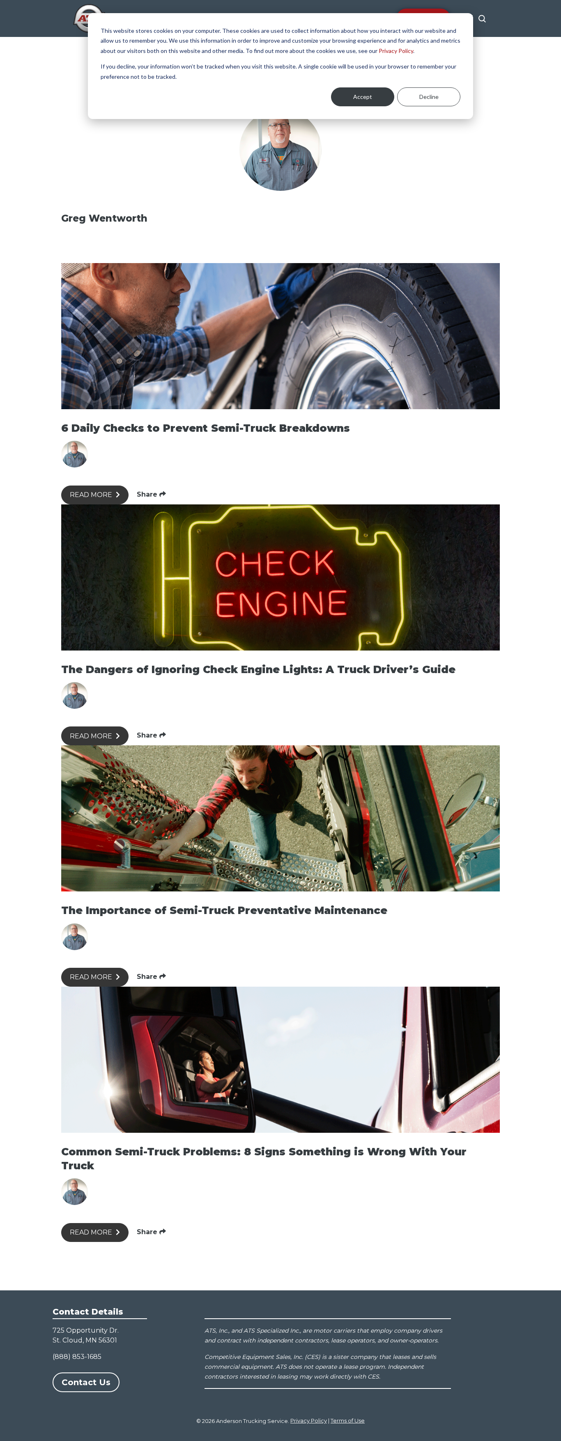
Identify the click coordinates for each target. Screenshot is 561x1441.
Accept (362, 96)
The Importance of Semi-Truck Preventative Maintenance (224, 910)
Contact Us (86, 1382)
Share (148, 494)
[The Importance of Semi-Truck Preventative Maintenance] (280, 818)
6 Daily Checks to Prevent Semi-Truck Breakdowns (205, 428)
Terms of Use (348, 1420)
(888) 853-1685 (77, 1357)
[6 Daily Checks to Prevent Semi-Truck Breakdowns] (280, 336)
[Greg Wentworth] (74, 454)
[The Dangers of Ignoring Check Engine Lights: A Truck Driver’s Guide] (280, 577)
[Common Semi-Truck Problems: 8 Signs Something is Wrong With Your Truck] (280, 1060)
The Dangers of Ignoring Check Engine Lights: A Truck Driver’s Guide (258, 669)
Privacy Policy (396, 50)
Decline (429, 96)
